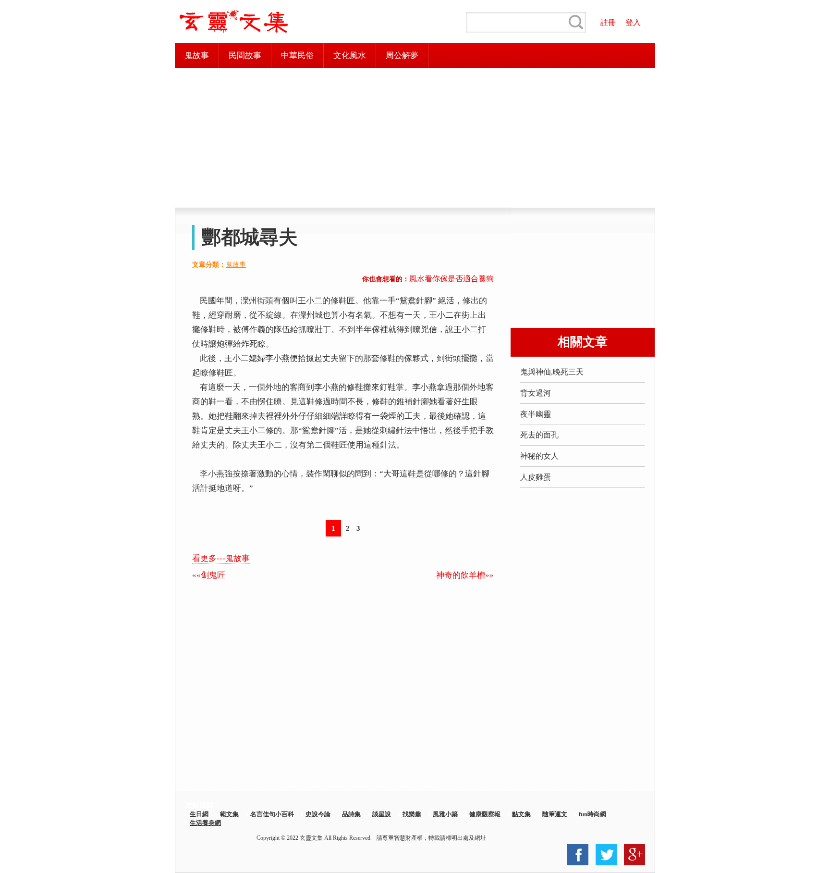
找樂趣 (412, 814)
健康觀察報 (484, 814)
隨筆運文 (554, 814)
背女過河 (535, 393)
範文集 (229, 814)
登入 (633, 22)
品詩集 (351, 814)
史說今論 (317, 814)
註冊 (608, 22)
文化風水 (349, 55)
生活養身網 (205, 822)
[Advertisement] (415, 138)
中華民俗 (297, 55)
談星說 (381, 814)
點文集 (521, 814)
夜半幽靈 (535, 414)
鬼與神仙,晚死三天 (552, 372)
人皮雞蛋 (535, 477)
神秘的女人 (539, 456)
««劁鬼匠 (208, 575)
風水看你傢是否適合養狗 (451, 278)
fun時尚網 (592, 814)
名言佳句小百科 (272, 814)
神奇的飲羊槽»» (465, 575)
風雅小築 (445, 814)
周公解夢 (402, 55)
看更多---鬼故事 (221, 558)
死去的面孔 (539, 435)
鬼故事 (196, 55)
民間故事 (245, 55)
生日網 (199, 814)
